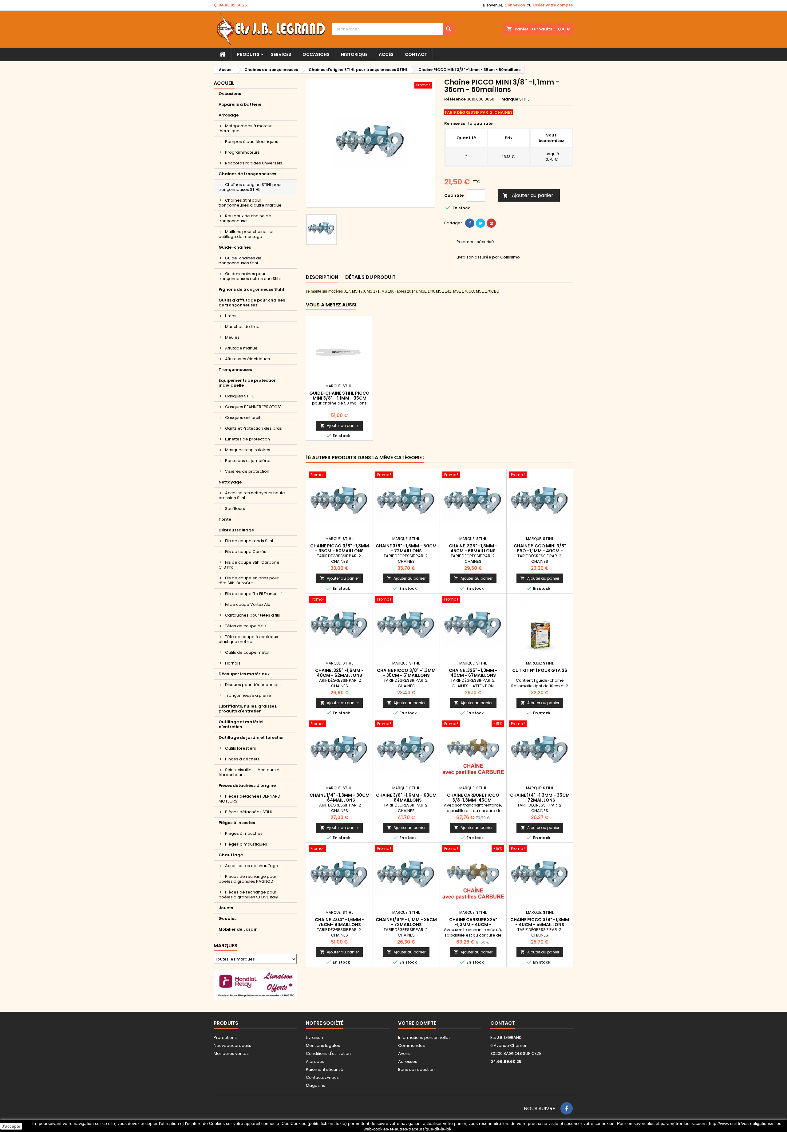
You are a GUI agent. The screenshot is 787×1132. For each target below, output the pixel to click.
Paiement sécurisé (324, 1069)
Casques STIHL (239, 396)
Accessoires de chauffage (251, 866)
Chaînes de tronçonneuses (247, 174)
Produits (248, 54)
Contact (416, 54)
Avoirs (404, 1053)
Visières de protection (247, 471)
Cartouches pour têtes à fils (252, 615)
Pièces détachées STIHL (248, 812)
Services (281, 54)
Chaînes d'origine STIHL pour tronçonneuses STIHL (250, 187)
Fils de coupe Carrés (245, 551)
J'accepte (11, 1126)
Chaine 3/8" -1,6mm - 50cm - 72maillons (406, 548)
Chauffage (231, 855)
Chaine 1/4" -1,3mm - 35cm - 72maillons (540, 797)
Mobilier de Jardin (238, 929)
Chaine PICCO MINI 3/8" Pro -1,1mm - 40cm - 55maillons (540, 551)
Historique (354, 54)
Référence (455, 99)
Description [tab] (322, 277)
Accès (386, 54)
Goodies (227, 918)
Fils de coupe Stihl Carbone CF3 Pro (249, 564)
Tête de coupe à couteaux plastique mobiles (248, 639)
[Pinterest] (491, 223)
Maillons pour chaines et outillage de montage (246, 234)
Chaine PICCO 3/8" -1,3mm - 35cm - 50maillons (339, 548)
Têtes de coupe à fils (246, 626)
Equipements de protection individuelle (248, 382)
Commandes (411, 1045)
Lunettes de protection (247, 439)
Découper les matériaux (244, 674)
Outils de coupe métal (247, 652)
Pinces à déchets (242, 759)
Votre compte (417, 1023)
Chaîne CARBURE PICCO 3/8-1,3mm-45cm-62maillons (473, 800)
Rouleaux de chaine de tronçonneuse (245, 218)
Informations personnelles (424, 1037)
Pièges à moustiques (246, 844)
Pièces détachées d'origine (247, 785)
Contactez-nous (322, 1077)
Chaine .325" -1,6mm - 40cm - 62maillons (339, 672)
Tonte (225, 519)
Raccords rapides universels (253, 163)
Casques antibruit (242, 417)
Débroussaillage (236, 530)
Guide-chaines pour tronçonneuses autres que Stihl (250, 276)
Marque (509, 99)
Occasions (316, 54)
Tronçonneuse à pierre (248, 695)
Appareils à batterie (240, 104)
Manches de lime (242, 326)
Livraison (314, 1037)
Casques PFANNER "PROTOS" (253, 407)
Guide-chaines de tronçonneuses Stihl (240, 260)
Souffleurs (235, 508)
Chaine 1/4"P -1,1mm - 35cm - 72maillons (406, 922)
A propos (315, 1061)
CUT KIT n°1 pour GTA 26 (539, 670)
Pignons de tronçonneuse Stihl (251, 289)
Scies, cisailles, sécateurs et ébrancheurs (250, 772)
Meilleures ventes (231, 1053)
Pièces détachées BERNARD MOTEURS (249, 798)
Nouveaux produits (232, 1045)
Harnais (232, 663)
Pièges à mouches (244, 833)
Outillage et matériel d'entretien (241, 724)
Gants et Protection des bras (253, 428)
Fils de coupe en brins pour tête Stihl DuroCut (249, 580)
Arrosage (229, 115)
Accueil (224, 83)
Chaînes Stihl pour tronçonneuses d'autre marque (250, 202)
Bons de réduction (416, 1069)
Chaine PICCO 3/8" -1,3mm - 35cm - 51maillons (406, 672)
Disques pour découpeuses (253, 685)
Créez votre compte (553, 5)
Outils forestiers (240, 748)
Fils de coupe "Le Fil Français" (253, 594)
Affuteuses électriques (247, 359)
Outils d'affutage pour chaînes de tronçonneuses (252, 302)
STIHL (524, 99)
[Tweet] (480, 223)
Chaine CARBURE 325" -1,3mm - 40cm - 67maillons (473, 925)
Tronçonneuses (235, 370)
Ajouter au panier (528, 195)
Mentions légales (323, 1045)
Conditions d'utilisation (328, 1053)
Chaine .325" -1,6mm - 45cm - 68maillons (473, 548)
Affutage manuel (242, 348)
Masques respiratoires (247, 450)
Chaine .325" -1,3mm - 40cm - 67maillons (473, 672)
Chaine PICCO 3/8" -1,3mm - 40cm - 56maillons (539, 922)
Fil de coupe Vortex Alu (247, 604)
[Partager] (469, 223)
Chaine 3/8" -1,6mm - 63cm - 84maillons (406, 797)
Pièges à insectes (237, 823)
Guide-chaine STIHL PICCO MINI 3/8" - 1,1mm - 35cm (339, 395)
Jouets (226, 908)
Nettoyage (230, 482)
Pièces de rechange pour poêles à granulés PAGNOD (247, 879)
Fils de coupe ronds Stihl (249, 541)
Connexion (514, 5)
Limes (230, 316)
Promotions (225, 1037)
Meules (232, 337)
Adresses (407, 1061)
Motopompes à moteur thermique (245, 128)
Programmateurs (242, 152)
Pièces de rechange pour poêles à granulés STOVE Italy (248, 894)
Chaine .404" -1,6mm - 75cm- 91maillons (339, 922)
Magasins (315, 1085)
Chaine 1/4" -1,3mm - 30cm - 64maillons (340, 797)
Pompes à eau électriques (251, 141)
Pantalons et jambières (248, 460)
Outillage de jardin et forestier (251, 737)
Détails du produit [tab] (370, 277)
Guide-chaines (235, 247)
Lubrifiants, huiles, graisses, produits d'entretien (248, 708)
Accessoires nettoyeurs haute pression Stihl (252, 495)
